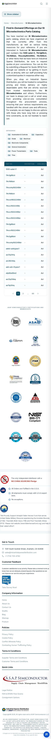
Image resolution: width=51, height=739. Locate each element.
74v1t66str (10, 181)
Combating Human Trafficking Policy (16, 645)
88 (33, 293)
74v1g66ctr (10, 175)
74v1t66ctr (10, 194)
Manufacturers (17, 23)
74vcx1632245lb (13, 206)
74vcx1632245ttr (13, 230)
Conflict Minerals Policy (11, 641)
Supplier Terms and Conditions (14, 658)
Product (5, 622)
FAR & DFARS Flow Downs (12, 694)
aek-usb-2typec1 (13, 267)
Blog (4, 614)
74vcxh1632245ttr (13, 200)
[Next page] (38, 294)
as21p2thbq (11, 279)
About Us (6, 604)
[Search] (41, 3)
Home (6, 23)
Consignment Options (10, 697)
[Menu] (47, 3)
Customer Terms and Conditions (15, 661)
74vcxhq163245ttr (13, 187)
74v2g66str (11, 236)
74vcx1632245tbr (13, 218)
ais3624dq (10, 261)
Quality (5, 611)
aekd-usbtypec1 (12, 249)
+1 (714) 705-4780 (12, 556)
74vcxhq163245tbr (14, 242)
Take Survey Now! (9, 587)
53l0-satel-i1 (11, 169)
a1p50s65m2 (11, 273)
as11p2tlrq (10, 285)
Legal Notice (7, 690)
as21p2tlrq (10, 255)
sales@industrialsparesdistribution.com (21, 552)
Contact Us (6, 607)
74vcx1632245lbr (13, 212)
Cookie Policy (7, 638)
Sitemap (5, 618)
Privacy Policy (7, 634)
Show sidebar (13, 14)
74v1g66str (10, 224)
